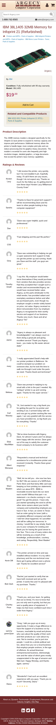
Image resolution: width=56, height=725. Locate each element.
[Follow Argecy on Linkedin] (23, 710)
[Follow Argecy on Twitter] (28, 710)
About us (6, 700)
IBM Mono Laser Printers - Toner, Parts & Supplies (26, 40)
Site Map (35, 702)
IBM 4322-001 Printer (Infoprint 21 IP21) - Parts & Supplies (26, 119)
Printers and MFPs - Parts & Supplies (20, 36)
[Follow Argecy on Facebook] (33, 710)
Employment (35, 700)
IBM (10, 79)
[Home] (4, 36)
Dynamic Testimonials (20, 700)
